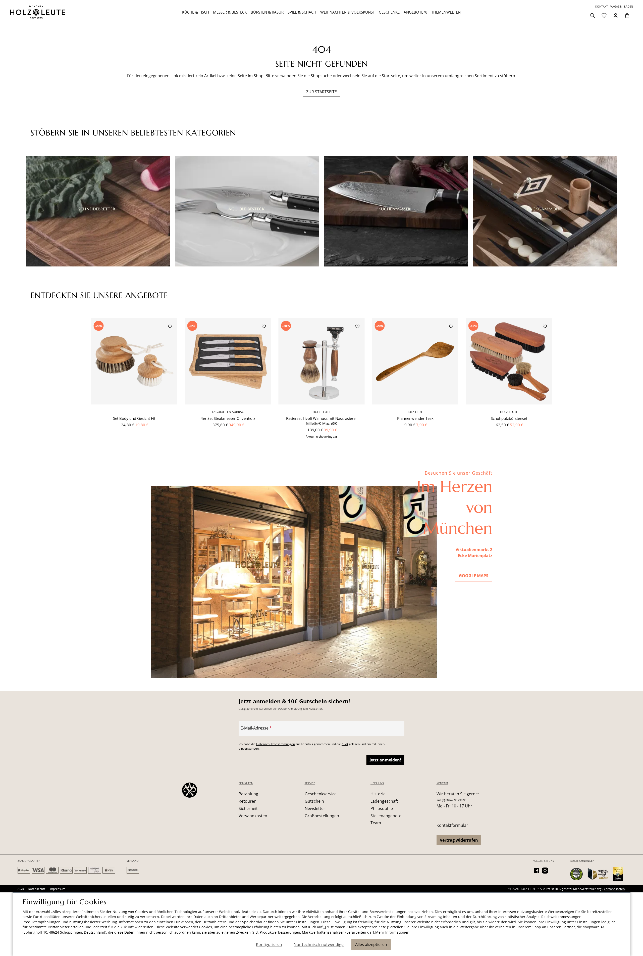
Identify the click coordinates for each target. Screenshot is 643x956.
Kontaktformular (452, 825)
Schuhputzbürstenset (509, 418)
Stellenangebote (385, 815)
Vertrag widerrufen (459, 840)
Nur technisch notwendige (319, 944)
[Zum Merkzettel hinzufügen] (170, 327)
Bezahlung (248, 794)
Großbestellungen (322, 815)
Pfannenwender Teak (415, 418)
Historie (378, 794)
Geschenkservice (321, 794)
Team (375, 823)
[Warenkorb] (627, 15)
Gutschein (314, 801)
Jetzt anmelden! (385, 760)
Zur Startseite (321, 92)
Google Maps (473, 575)
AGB (345, 744)
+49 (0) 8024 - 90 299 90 (451, 800)
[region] (321, 381)
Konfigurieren (269, 944)
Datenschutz (36, 889)
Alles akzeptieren (371, 944)
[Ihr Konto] (615, 15)
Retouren (247, 801)
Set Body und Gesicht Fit (134, 418)
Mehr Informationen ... (394, 932)
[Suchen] (592, 15)
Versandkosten (253, 815)
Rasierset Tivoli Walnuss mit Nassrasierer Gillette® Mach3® (321, 421)
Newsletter (315, 808)
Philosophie (381, 808)
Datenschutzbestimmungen (275, 744)
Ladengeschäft (384, 801)
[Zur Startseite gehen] (62, 12)
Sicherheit (248, 808)
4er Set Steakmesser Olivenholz (228, 418)
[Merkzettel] (604, 15)
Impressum (57, 889)
